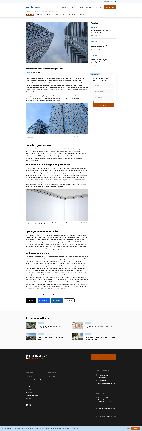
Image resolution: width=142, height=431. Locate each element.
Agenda (81, 7)
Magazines (65, 7)
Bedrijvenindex (110, 7)
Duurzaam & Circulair (68, 14)
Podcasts (73, 7)
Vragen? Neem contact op (102, 357)
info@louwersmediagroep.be (106, 408)
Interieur (48, 14)
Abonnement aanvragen (55, 380)
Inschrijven (103, 105)
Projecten (40, 14)
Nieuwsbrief (98, 7)
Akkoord (136, 428)
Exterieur (56, 14)
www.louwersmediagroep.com (107, 416)
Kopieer (69, 300)
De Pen (28, 383)
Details (128, 428)
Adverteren (88, 7)
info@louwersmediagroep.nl (106, 383)
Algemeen (29, 14)
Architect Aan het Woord (33, 380)
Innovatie (81, 14)
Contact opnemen (53, 383)
